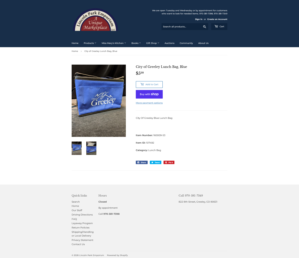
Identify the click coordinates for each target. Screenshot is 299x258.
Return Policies (81, 227)
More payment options (149, 102)
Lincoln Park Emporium (91, 255)
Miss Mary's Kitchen (113, 43)
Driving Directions (82, 214)
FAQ (74, 219)
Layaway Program (82, 223)
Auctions (169, 43)
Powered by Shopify (117, 255)
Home (75, 43)
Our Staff (77, 210)
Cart (221, 26)
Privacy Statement (82, 240)
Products (89, 43)
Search (76, 201)
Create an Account (217, 19)
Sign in (198, 19)
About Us (203, 43)
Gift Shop (151, 43)
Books (135, 43)
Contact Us (78, 244)
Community (186, 43)
